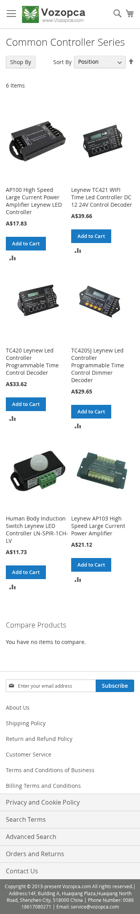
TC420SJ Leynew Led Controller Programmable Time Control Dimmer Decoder (97, 365)
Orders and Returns (35, 854)
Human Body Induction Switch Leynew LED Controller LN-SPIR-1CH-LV (37, 529)
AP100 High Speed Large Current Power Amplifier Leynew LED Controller (34, 201)
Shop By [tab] (20, 62)
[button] (12, 257)
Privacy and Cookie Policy (43, 802)
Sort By (62, 61)
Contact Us (22, 871)
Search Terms (26, 819)
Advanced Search (31, 836)
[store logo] (53, 14)
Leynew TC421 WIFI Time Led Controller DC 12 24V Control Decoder (101, 197)
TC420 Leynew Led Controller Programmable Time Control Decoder (32, 361)
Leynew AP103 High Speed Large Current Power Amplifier (98, 526)
